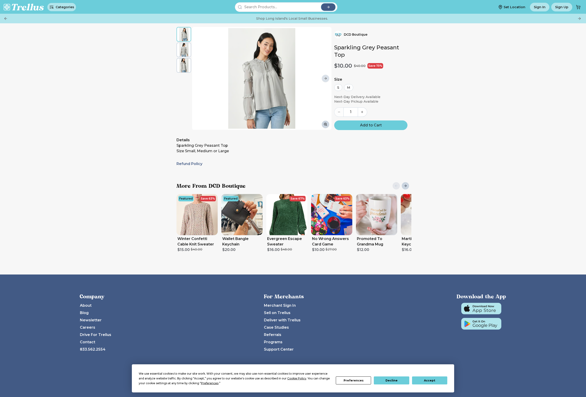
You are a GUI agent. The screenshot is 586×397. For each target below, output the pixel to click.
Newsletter (91, 320)
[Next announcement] (579, 18)
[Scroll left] (198, 78)
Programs (273, 342)
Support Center (279, 349)
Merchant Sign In (280, 305)
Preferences (354, 380)
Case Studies (276, 327)
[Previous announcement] (6, 18)
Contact (87, 342)
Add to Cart (371, 125)
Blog (84, 313)
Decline (391, 380)
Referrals (272, 335)
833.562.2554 (93, 349)
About (86, 305)
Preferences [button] (209, 383)
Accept (429, 380)
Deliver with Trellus (282, 320)
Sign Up (561, 7)
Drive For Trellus (95, 335)
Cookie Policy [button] (296, 378)
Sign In (539, 7)
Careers (87, 327)
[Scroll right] (325, 78)
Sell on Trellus (277, 313)
